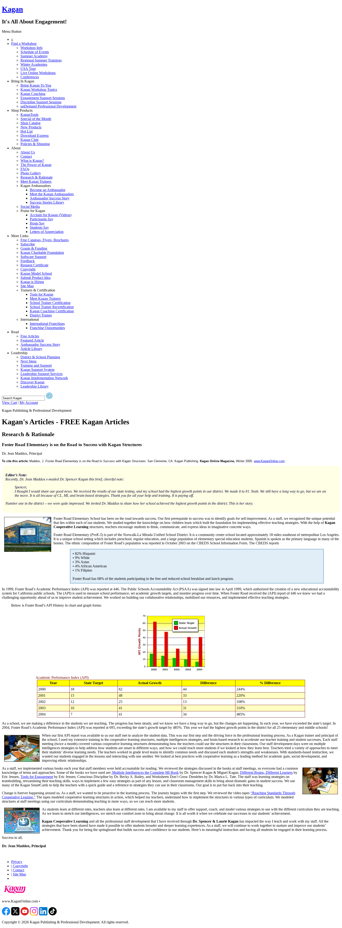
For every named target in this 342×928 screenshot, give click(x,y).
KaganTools (29, 115)
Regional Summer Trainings (41, 60)
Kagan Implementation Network (44, 378)
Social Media (30, 207)
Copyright (27, 269)
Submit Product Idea (35, 278)
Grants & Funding (33, 248)
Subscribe (27, 244)
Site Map (27, 286)
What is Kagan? (32, 161)
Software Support (33, 257)
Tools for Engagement (36, 777)
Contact (26, 156)
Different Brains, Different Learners (266, 772)
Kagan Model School (36, 273)
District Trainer (41, 315)
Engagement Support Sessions (42, 98)
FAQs (24, 169)
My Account (29, 403)
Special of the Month (35, 119)
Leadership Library (34, 386)
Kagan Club (29, 140)
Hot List (26, 131)
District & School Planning (40, 357)
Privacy (16, 862)
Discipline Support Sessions (40, 102)
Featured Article (32, 340)
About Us (27, 152)
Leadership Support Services (41, 374)
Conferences (29, 77)
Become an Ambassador (47, 190)
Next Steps (28, 361)
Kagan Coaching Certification (52, 311)
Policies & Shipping (35, 144)
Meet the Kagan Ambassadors (52, 194)
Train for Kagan (41, 294)
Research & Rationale (36, 177)
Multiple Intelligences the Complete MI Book (145, 772)
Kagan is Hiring (32, 282)
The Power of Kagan (35, 165)
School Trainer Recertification (52, 307)
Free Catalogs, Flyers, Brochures (44, 240)
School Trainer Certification (50, 303)
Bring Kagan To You (35, 85)
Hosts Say (37, 223)
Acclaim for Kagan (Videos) (50, 215)
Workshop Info (31, 48)
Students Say (39, 227)
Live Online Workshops (38, 73)
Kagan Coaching (32, 94)
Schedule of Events (34, 52)
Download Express (34, 135)
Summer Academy (34, 56)
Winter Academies (33, 64)
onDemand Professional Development (48, 106)
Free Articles (29, 336)
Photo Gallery (30, 173)
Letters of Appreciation (47, 232)
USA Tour (28, 69)
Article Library (31, 349)
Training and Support (36, 365)
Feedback (27, 261)
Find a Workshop (24, 44)
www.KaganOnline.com (269, 461)
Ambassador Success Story (50, 198)
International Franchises (47, 324)
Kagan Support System (37, 370)
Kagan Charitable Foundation (42, 253)
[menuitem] (175, 39)
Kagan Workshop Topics (38, 89)
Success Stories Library (47, 202)
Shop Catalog (30, 123)
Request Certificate (34, 265)
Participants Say (41, 219)
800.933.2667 (51, 901)
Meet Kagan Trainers (35, 181)
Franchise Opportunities (47, 328)
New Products (30, 127)
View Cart (9, 403)
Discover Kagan (32, 382)
